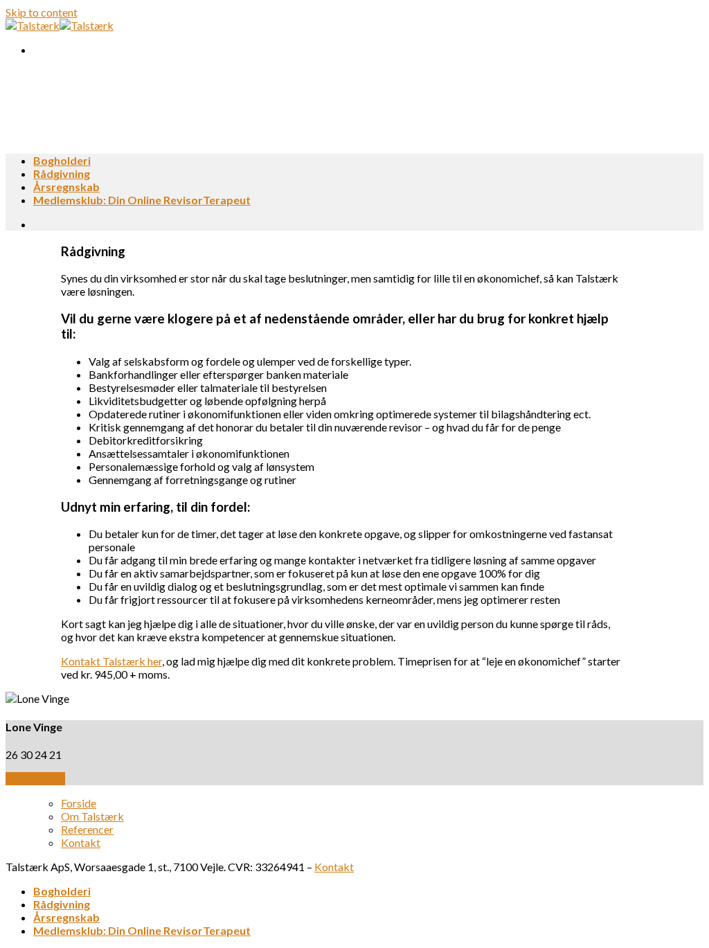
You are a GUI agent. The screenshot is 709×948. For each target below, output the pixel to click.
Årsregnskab (66, 186)
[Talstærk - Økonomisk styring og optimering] (60, 25)
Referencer (87, 829)
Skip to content (42, 12)
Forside (78, 803)
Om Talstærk (92, 816)
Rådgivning (61, 173)
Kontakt (80, 842)
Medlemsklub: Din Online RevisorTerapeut (142, 199)
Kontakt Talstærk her (111, 661)
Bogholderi (62, 160)
